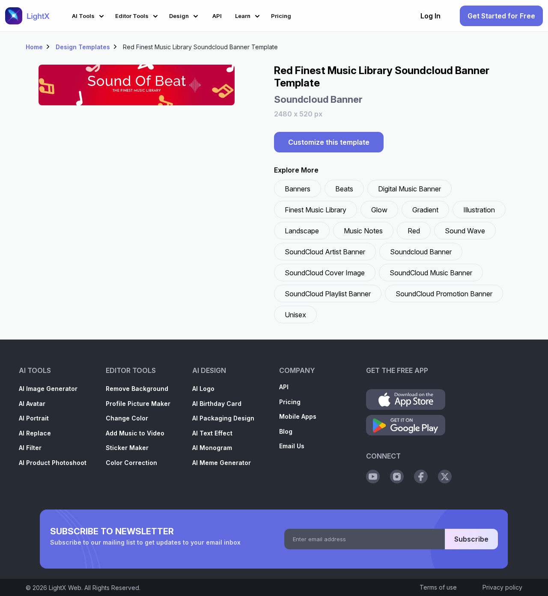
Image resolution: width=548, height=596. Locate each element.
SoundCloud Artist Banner (325, 251)
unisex (295, 314)
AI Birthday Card (216, 403)
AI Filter (30, 447)
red (414, 230)
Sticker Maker (127, 447)
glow (379, 210)
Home (34, 47)
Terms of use (438, 587)
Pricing (290, 401)
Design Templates (83, 47)
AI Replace (35, 433)
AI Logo (203, 388)
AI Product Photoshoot (52, 462)
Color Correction (131, 462)
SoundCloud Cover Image (325, 272)
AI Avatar (32, 403)
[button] (89, 15)
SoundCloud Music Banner (431, 272)
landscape (302, 230)
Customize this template (328, 142)
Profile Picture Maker (138, 403)
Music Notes (363, 230)
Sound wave (465, 230)
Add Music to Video (135, 433)
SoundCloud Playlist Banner (328, 293)
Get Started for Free (501, 16)
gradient (425, 210)
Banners (297, 189)
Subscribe (471, 539)
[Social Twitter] (445, 476)
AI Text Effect (212, 433)
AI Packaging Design (223, 418)
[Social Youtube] (373, 476)
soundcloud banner (421, 251)
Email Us (291, 446)
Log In (430, 16)
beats (344, 189)
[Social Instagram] (397, 476)
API (284, 386)
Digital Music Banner (409, 189)
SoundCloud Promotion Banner (444, 293)
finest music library (315, 210)
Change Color (127, 418)
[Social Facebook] (421, 476)
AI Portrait (34, 418)
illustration (479, 210)
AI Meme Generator (221, 462)
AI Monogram (212, 447)
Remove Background (137, 388)
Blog (285, 431)
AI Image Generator (48, 388)
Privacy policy (502, 587)
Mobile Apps (297, 416)
